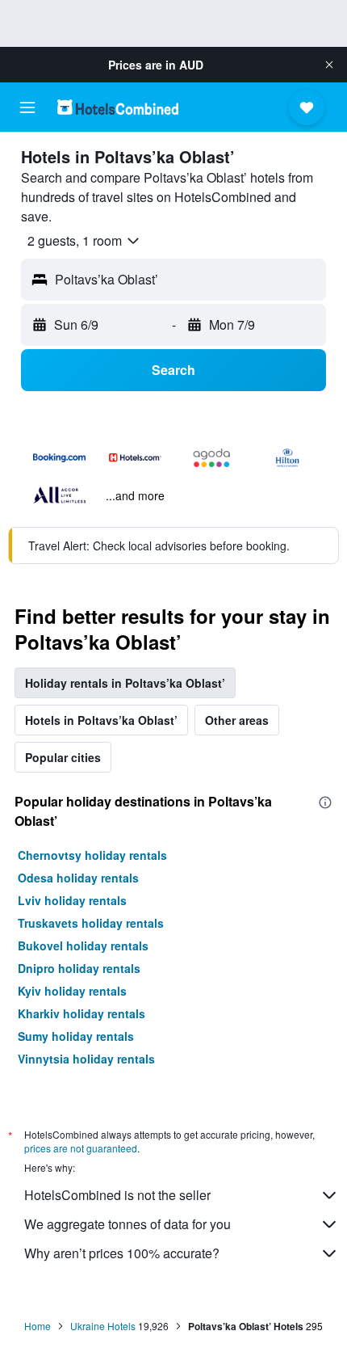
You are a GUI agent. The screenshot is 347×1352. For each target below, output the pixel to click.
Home (37, 1326)
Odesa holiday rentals (78, 878)
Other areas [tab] (237, 720)
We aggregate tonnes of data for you (127, 1224)
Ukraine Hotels (103, 1326)
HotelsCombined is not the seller (117, 1195)
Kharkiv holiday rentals (81, 1013)
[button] (329, 64)
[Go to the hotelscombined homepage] (118, 107)
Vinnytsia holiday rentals (86, 1059)
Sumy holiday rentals (76, 1036)
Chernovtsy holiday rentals (92, 855)
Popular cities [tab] (63, 757)
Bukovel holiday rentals (83, 945)
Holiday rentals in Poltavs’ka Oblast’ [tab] (125, 683)
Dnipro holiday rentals (79, 968)
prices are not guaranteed (80, 1148)
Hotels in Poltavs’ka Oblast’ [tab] (101, 720)
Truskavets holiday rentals (91, 923)
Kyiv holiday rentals (72, 991)
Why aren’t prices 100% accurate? (121, 1253)
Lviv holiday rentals (72, 900)
